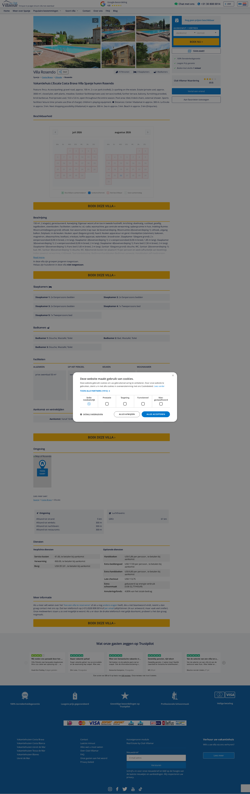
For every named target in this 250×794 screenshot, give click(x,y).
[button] (125, 391)
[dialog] (125, 397)
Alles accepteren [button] (156, 414)
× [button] (173, 375)
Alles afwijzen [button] (127, 414)
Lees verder (159, 386)
